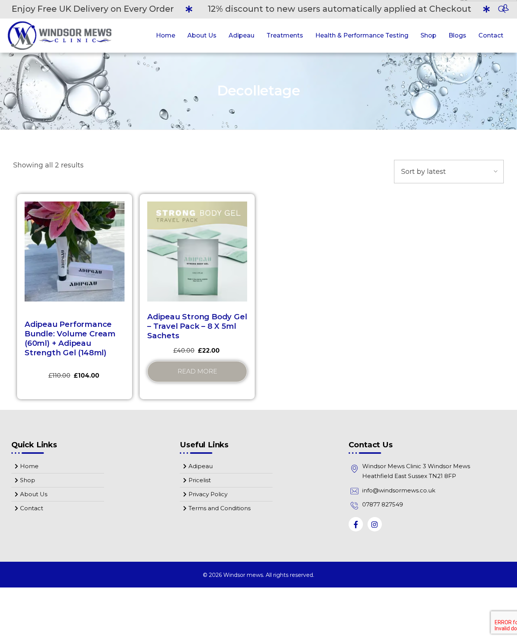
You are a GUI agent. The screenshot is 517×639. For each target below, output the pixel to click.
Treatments (284, 35)
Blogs (457, 35)
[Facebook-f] (356, 524)
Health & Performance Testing (361, 35)
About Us (201, 35)
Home (165, 35)
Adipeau (241, 35)
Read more (197, 371)
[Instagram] (375, 524)
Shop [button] (428, 35)
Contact (490, 35)
